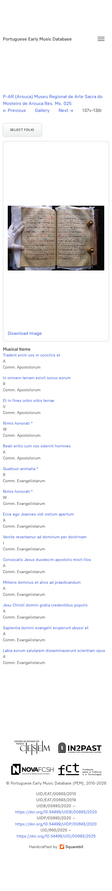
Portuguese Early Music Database (37, 39)
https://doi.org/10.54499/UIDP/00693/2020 (56, 824)
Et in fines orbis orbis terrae (28, 400)
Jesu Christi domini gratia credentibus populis (45, 605)
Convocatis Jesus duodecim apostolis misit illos (47, 559)
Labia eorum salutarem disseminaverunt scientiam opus (54, 650)
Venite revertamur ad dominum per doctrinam (44, 537)
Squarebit (74, 846)
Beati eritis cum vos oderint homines (37, 446)
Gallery (42, 110)
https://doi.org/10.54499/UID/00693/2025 (56, 836)
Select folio (22, 130)
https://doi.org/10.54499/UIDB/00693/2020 (56, 812)
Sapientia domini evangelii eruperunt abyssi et (45, 627)
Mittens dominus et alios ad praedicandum (42, 582)
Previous (14, 110)
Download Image (25, 333)
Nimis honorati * (17, 423)
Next (66, 110)
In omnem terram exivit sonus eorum (37, 377)
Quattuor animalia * (20, 468)
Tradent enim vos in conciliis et (31, 355)
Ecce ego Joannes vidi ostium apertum (38, 514)
